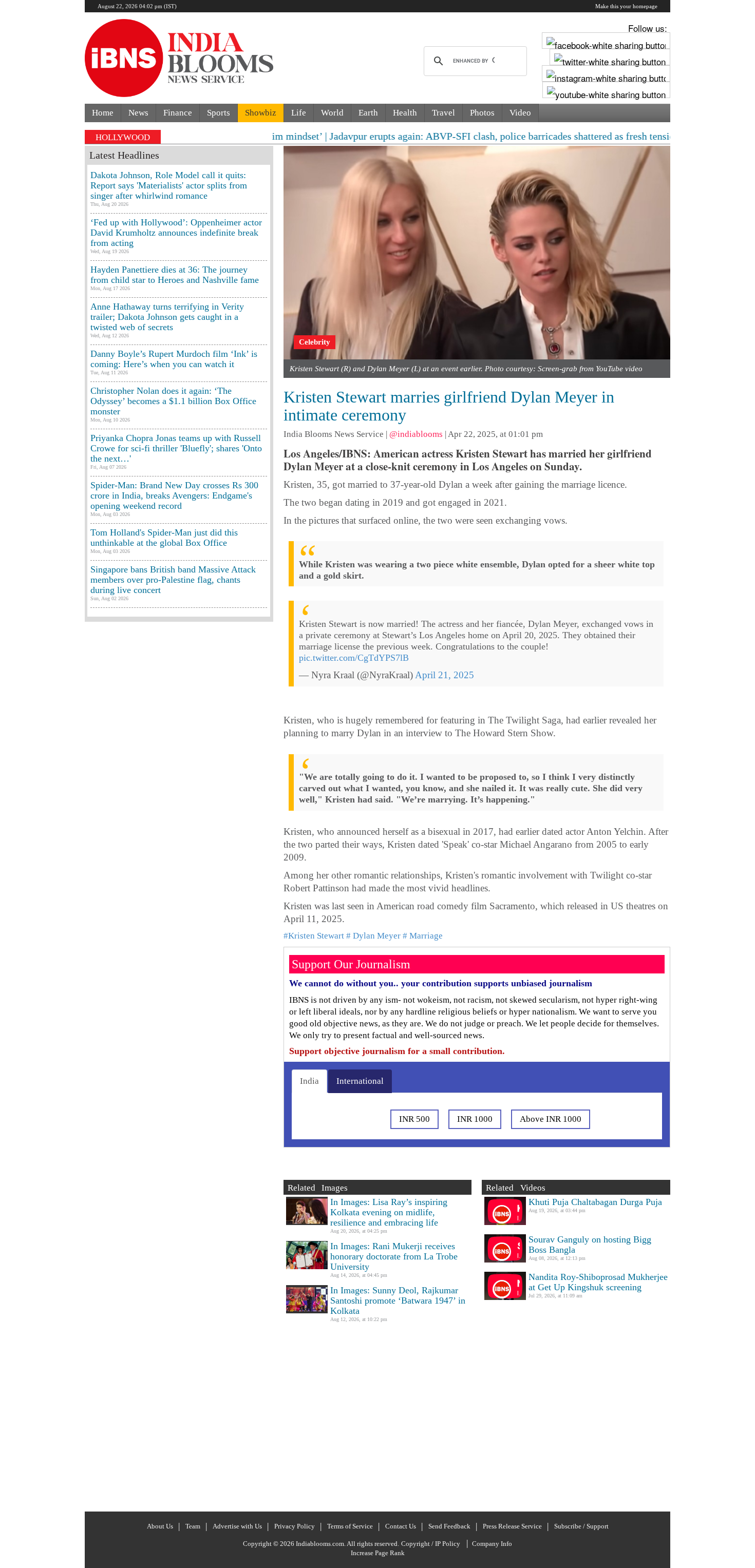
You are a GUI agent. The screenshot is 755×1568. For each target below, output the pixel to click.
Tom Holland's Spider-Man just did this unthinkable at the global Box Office (164, 537)
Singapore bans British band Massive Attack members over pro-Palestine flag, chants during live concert (173, 579)
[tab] (309, 1081)
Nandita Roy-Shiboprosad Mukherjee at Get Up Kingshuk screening (598, 1282)
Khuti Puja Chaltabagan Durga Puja (595, 1202)
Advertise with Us (237, 1526)
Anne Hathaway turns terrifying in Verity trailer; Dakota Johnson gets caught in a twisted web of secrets (167, 316)
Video (520, 113)
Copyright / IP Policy (430, 1543)
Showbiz (260, 113)
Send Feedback (449, 1526)
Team (192, 1526)
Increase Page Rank (378, 1553)
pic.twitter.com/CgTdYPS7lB (354, 658)
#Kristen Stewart (314, 936)
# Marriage (423, 936)
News (138, 113)
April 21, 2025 (444, 675)
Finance (177, 113)
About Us (160, 1526)
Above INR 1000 (550, 1119)
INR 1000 (475, 1119)
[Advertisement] (179, 1065)
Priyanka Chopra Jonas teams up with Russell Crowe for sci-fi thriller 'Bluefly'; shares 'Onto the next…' (176, 448)
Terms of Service (350, 1526)
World (332, 113)
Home (103, 113)
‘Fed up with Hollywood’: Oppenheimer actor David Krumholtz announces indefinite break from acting (176, 232)
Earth (368, 113)
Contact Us (400, 1526)
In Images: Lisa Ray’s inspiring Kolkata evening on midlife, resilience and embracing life (388, 1212)
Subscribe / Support (581, 1526)
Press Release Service (512, 1526)
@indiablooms (416, 434)
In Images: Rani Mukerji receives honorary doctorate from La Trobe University (394, 1256)
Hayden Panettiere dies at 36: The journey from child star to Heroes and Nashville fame (174, 274)
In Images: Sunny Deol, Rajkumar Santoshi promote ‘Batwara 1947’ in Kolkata (397, 1300)
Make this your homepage (626, 6)
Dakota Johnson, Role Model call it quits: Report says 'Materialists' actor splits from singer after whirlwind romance (168, 185)
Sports (218, 113)
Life (298, 113)
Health (405, 113)
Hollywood (123, 137)
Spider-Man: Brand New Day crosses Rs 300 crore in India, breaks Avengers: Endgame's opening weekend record (174, 495)
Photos (482, 113)
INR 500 (414, 1119)
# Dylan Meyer (373, 936)
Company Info (492, 1543)
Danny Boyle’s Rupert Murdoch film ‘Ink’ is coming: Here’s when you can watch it (173, 359)
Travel (443, 113)
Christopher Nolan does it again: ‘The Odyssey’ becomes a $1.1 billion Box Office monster (173, 401)
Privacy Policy (294, 1526)
